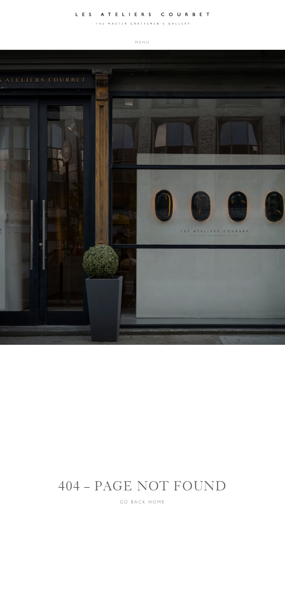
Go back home (142, 502)
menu (142, 42)
